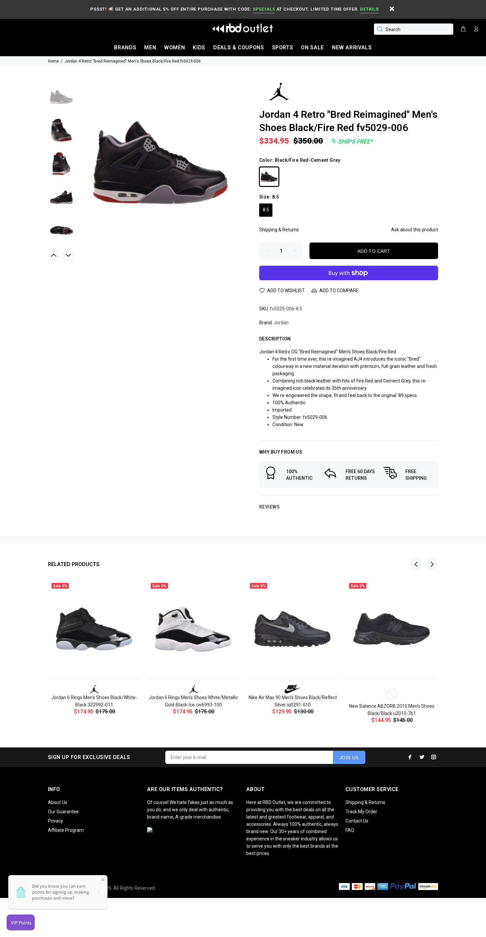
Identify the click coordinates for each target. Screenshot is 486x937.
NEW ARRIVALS (352, 47)
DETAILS (369, 9)
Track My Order (361, 811)
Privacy (55, 821)
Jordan (281, 322)
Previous (54, 255)
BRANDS (125, 47)
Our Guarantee (63, 811)
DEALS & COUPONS (238, 47)
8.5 (266, 209)
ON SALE (312, 47)
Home (53, 61)
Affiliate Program (66, 830)
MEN (150, 47)
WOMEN (174, 47)
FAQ (349, 830)
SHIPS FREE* (355, 141)
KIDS (199, 47)
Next (68, 255)
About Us (57, 802)
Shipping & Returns (279, 229)
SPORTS (282, 47)
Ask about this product (414, 229)
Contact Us (356, 821)
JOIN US (349, 757)
